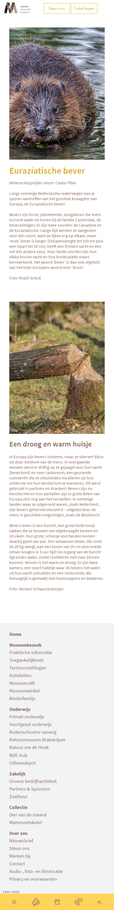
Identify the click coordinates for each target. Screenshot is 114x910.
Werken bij (19, 856)
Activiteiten (20, 675)
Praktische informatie (30, 652)
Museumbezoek (25, 645)
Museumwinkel (24, 691)
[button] (11, 891)
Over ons (18, 833)
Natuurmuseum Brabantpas (37, 740)
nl (99, 901)
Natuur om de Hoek (29, 747)
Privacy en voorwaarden (33, 879)
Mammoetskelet (25, 822)
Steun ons (19, 848)
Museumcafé (22, 683)
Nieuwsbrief (21, 841)
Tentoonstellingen (27, 668)
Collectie (18, 807)
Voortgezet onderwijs (30, 724)
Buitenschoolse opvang (32, 732)
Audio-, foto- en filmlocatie (36, 871)
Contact (17, 864)
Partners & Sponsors (29, 789)
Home (15, 634)
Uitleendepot (22, 763)
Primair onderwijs (26, 717)
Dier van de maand (28, 815)
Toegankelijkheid (26, 660)
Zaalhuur (18, 796)
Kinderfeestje (22, 698)
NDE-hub (18, 755)
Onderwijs (19, 709)
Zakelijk (17, 774)
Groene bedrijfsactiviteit (33, 781)
